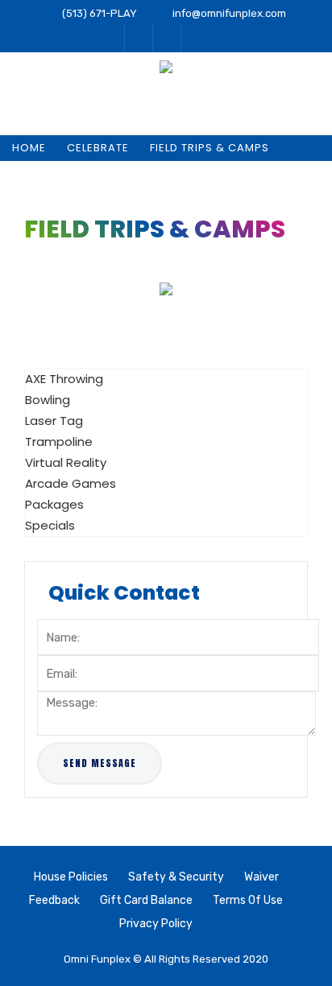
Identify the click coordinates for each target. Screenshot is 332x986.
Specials (50, 525)
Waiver (261, 877)
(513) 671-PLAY (99, 13)
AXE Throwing (64, 378)
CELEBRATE (98, 147)
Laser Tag (54, 420)
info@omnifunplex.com (229, 13)
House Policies (71, 877)
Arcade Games (70, 483)
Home (29, 147)
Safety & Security (176, 877)
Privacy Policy (156, 923)
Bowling (47, 399)
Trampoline (59, 441)
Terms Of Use (248, 900)
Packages (54, 504)
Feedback (54, 900)
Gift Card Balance (146, 900)
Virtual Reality (65, 462)
